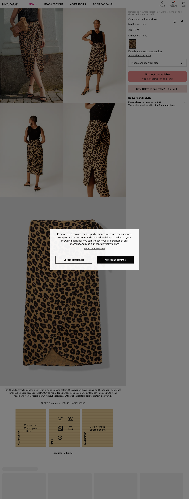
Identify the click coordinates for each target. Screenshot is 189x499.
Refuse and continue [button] (94, 248)
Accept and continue (115, 259)
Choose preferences (74, 259)
